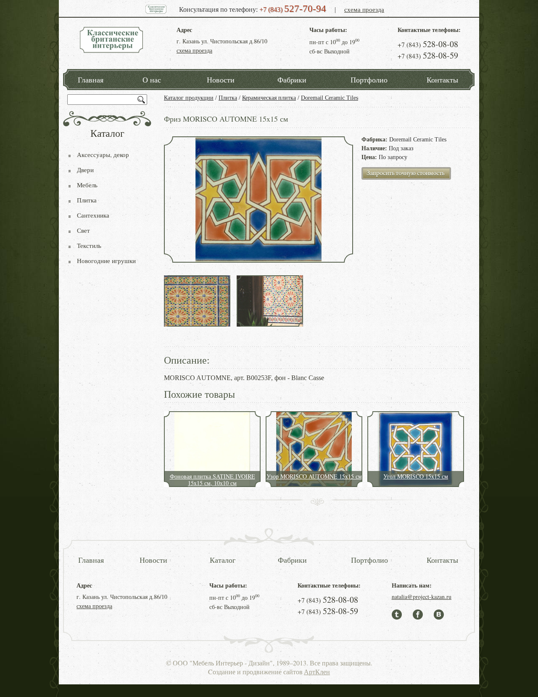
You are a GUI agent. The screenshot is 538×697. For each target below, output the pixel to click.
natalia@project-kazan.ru (421, 597)
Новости (221, 79)
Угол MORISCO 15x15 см (415, 476)
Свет (83, 230)
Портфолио (369, 79)
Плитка (228, 98)
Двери (85, 169)
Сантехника (93, 215)
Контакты (442, 79)
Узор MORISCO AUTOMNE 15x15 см (314, 476)
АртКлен (317, 671)
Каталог (222, 560)
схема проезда (364, 9)
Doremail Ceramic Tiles (329, 98)
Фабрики (291, 79)
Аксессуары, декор (103, 154)
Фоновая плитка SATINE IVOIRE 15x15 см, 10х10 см (212, 479)
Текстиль (89, 245)
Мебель (87, 185)
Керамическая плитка (269, 98)
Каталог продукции (189, 98)
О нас (151, 79)
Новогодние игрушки (106, 260)
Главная (90, 79)
